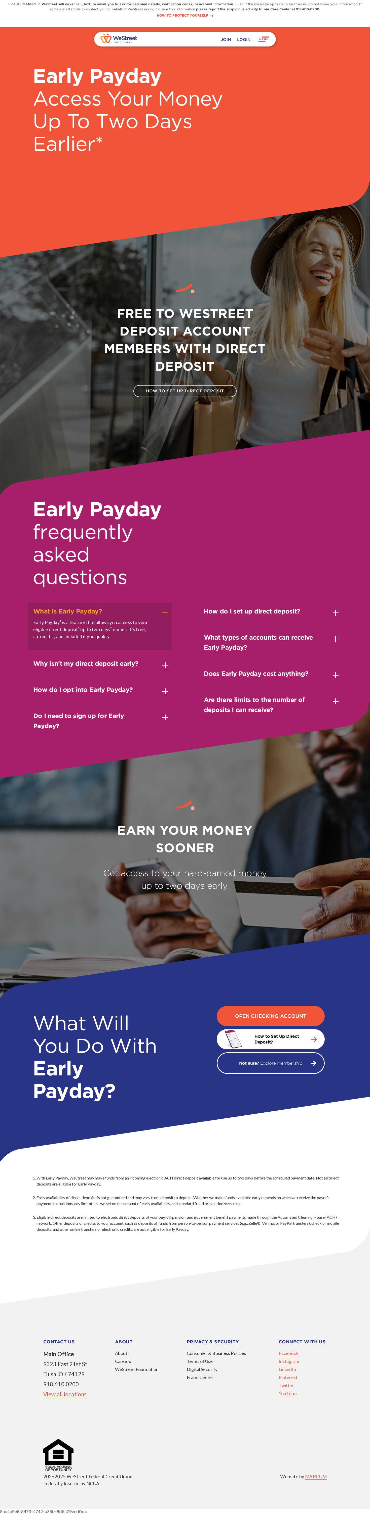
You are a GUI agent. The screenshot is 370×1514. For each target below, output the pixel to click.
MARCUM (316, 1476)
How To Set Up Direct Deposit (185, 391)
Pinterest (288, 1377)
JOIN (226, 39)
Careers (123, 1361)
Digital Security (202, 1369)
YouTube (288, 1393)
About (121, 1353)
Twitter (286, 1385)
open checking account (270, 1016)
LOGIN (244, 39)
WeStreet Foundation (137, 1369)
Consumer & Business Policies (216, 1353)
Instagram (289, 1361)
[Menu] (263, 39)
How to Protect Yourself (182, 15)
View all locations (65, 1394)
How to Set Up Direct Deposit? (276, 1039)
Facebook (289, 1353)
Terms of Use (200, 1361)
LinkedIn (287, 1369)
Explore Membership (270, 1063)
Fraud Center (200, 1377)
